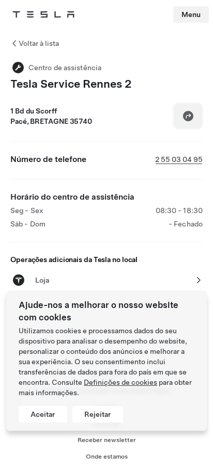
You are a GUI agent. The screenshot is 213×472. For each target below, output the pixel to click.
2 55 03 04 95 (179, 159)
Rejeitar (97, 414)
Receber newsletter (107, 440)
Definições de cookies (120, 382)
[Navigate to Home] (43, 14)
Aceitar (43, 414)
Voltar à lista (39, 43)
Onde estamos (107, 456)
